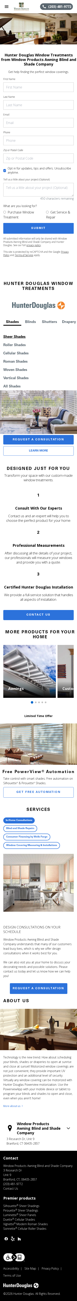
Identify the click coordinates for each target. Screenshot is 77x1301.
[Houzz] (19, 1239)
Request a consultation (38, 988)
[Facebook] (6, 1239)
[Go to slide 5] (45, 702)
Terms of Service (24, 255)
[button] (6, 6)
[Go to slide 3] (39, 702)
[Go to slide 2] (36, 702)
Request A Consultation (38, 439)
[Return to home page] (25, 6)
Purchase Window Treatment (18, 214)
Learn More (38, 450)
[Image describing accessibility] (14, 1257)
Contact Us (38, 615)
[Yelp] (13, 1239)
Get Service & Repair (58, 214)
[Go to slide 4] (42, 702)
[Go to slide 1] (32, 702)
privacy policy (33, 245)
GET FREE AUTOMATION (38, 792)
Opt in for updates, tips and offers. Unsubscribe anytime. (39, 170)
